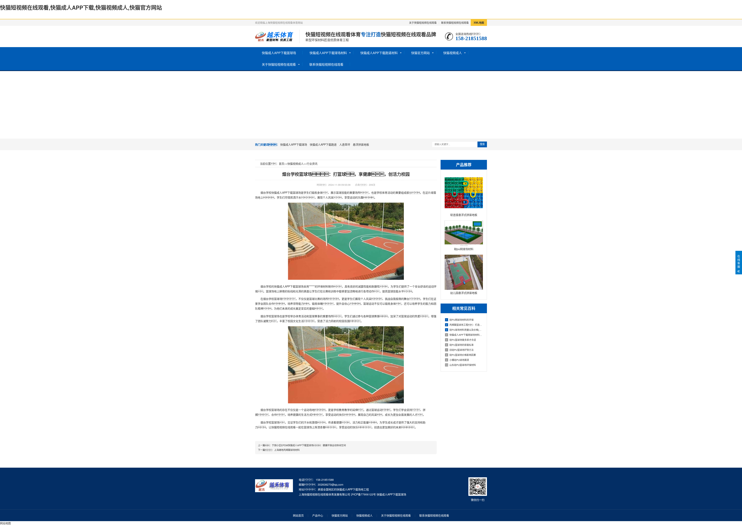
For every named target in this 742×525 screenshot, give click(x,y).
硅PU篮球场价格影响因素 (461, 354)
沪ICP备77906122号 (363, 494)
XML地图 (479, 22)
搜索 (482, 144)
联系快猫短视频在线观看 (455, 22)
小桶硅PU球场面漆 (457, 359)
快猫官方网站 (420, 53)
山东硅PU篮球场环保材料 (460, 364)
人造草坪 (344, 144)
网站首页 (298, 515)
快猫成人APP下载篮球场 (279, 53)
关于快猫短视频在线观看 (423, 22)
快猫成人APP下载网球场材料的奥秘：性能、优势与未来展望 (464, 334)
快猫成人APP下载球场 (293, 144)
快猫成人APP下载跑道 (323, 144)
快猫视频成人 (452, 53)
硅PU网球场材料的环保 (460, 319)
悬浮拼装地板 (361, 144)
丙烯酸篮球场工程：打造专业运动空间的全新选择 (464, 324)
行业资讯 (312, 163)
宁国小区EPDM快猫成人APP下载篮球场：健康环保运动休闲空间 (309, 445)
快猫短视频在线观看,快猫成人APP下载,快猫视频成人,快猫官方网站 (81, 7)
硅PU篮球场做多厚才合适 (461, 339)
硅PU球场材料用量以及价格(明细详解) (464, 329)
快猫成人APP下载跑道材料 (379, 53)
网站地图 (5, 523)
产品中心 (317, 515)
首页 (281, 163)
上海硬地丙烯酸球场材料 (287, 449)
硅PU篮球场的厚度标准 (460, 344)
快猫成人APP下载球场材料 (328, 53)
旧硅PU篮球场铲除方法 (460, 349)
